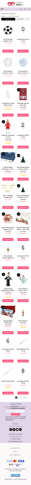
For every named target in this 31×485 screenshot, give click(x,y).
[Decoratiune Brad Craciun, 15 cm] (23, 188)
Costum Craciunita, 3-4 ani (8, 136)
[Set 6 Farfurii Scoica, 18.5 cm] (23, 62)
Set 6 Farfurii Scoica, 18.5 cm (23, 72)
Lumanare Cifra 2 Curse (23, 136)
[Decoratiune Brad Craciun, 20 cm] (23, 158)
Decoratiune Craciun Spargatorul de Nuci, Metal (23, 322)
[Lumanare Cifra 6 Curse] (8, 342)
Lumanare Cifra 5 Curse (23, 257)
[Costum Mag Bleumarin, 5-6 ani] (8, 279)
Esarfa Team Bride (8, 381)
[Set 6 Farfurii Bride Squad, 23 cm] (8, 218)
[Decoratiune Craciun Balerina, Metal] (8, 248)
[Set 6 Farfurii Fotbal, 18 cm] (8, 30)
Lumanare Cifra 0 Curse (23, 40)
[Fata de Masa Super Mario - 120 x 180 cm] (23, 218)
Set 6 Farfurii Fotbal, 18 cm (8, 40)
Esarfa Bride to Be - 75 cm (23, 350)
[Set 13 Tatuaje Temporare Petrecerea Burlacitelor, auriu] (8, 188)
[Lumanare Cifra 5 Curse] (23, 248)
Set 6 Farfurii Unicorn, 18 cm (8, 72)
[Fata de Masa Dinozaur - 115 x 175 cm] (8, 158)
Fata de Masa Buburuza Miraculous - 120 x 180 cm (8, 322)
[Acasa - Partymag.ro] (15, 3)
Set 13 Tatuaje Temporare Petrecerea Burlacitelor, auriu (8, 196)
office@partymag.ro (16, 441)
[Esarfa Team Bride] (8, 372)
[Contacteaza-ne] (21, 9)
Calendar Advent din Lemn (23, 104)
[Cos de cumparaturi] (25, 9)
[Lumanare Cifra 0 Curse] (23, 30)
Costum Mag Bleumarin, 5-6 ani (8, 290)
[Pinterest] (13, 429)
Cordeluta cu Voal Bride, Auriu (8, 104)
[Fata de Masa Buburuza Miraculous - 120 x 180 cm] (8, 312)
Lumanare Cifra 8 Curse (23, 382)
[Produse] (2, 9)
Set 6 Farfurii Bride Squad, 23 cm (7, 228)
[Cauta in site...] (29, 9)
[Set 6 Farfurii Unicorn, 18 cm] (8, 62)
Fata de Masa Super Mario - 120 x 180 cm (23, 228)
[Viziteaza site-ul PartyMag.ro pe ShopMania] (15, 475)
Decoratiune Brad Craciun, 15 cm (23, 196)
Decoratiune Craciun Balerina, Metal (8, 257)
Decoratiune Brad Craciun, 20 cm (23, 168)
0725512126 (16, 439)
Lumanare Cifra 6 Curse (8, 350)
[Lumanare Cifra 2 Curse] (23, 126)
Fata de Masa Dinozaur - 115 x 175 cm (7, 168)
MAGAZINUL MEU (15, 448)
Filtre (9, 19)
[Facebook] (10, 429)
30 (25, 397)
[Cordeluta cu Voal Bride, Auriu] (8, 94)
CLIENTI (15, 451)
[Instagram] (20, 429)
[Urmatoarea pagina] (27, 398)
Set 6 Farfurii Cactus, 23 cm (23, 290)
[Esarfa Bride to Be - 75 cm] (23, 342)
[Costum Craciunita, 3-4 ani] (8, 126)
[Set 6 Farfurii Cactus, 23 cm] (23, 279)
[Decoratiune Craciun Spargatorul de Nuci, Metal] (23, 311)
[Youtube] (17, 429)
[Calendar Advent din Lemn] (23, 94)
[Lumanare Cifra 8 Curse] (23, 372)
